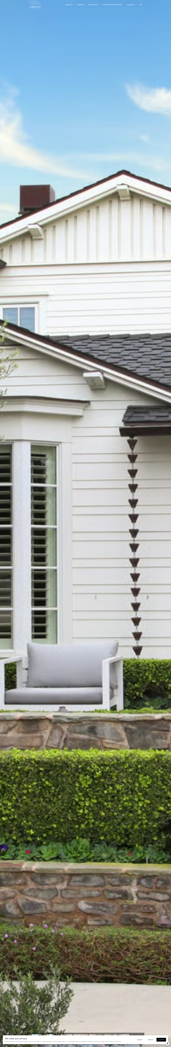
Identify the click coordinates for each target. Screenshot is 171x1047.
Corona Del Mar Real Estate (112, 5)
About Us (68, 5)
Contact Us (130, 5)
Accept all (161, 1039)
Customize (150, 1039)
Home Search (93, 5)
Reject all (140, 1039)
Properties (80, 5)
